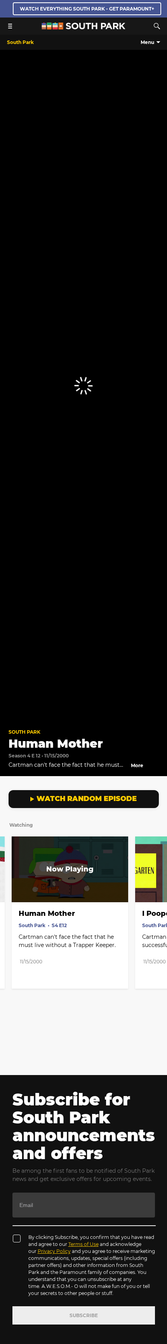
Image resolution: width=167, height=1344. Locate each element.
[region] (83, 386)
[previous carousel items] (10, 885)
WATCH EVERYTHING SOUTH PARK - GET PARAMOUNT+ (87, 9)
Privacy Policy (54, 1251)
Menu (147, 42)
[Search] (157, 26)
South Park (24, 732)
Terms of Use (83, 1244)
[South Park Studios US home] (83, 27)
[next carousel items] (156, 885)
